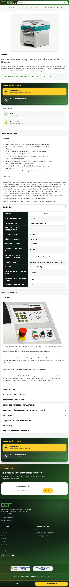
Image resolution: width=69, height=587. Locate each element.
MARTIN (34, 76)
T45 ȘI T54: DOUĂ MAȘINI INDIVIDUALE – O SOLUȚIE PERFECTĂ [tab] (24, 410)
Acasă (3, 530)
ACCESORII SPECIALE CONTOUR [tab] (14, 395)
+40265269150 (8, 518)
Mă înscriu (47, 490)
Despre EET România (43, 530)
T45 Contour (46, 76)
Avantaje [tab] (6, 138)
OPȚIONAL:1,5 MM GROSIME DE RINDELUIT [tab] (17, 421)
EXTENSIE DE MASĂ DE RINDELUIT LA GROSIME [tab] (18, 405)
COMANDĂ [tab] (6, 298)
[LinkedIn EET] (3, 555)
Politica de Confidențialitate (45, 533)
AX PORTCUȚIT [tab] (8, 426)
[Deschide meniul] (16, 1)
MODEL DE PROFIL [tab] (9, 390)
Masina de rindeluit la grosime (16, 76)
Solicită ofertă (51, 584)
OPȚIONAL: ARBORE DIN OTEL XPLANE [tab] (16, 431)
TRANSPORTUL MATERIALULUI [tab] (13, 400)
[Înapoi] (3, 8)
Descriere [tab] (6, 176)
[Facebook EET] (8, 555)
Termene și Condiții (42, 536)
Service (4, 539)
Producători (5, 545)
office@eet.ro (7, 521)
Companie (4, 533)
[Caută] (65, 2)
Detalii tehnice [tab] (8, 207)
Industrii (4, 536)
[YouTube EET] (13, 555)
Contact (4, 542)
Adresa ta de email (22, 486)
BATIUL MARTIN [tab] (8, 415)
